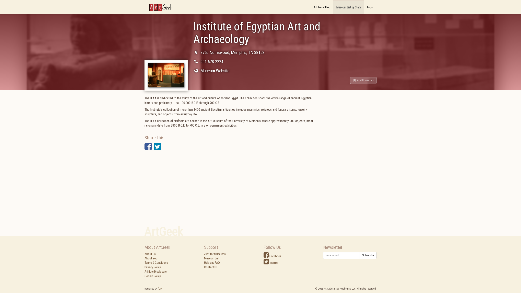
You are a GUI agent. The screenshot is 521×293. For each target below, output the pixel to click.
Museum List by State (348, 7)
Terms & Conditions (156, 263)
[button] (363, 80)
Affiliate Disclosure (155, 271)
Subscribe (368, 255)
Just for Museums (215, 254)
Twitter (273, 263)
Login (370, 7)
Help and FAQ (212, 263)
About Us (150, 254)
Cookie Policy (152, 276)
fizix (160, 288)
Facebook (275, 256)
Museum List (211, 258)
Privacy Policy (152, 267)
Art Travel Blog (322, 7)
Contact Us (211, 267)
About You (150, 258)
